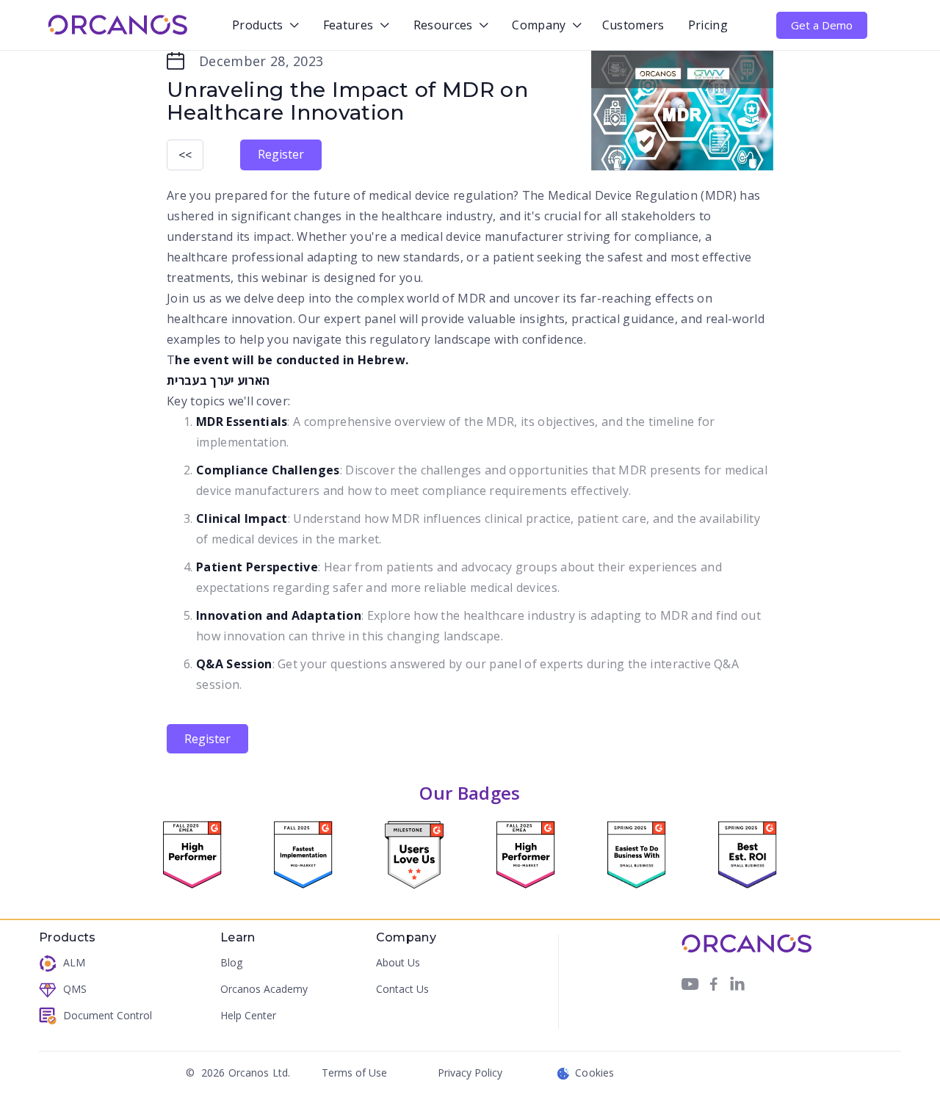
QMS (75, 990)
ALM (74, 963)
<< (185, 155)
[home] (118, 25)
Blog (231, 963)
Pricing (708, 25)
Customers (633, 25)
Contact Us (402, 990)
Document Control (107, 1016)
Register (281, 154)
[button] (262, 26)
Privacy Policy (470, 1073)
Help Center (248, 1016)
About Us (398, 963)
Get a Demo (822, 25)
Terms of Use (354, 1073)
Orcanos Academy (264, 990)
